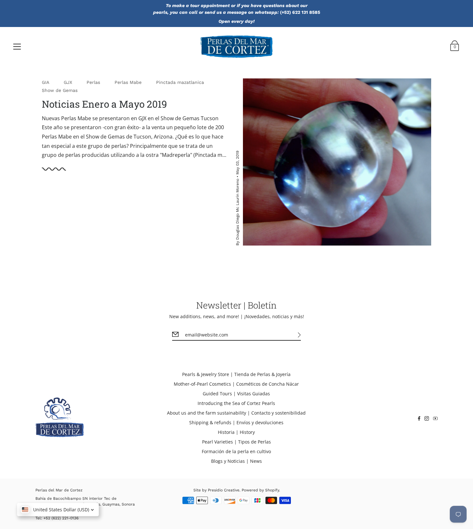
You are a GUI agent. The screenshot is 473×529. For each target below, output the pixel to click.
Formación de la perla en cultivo (236, 451)
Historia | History (236, 432)
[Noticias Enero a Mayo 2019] (337, 162)
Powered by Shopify (260, 490)
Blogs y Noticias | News (236, 461)
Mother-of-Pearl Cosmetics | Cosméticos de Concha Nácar (236, 384)
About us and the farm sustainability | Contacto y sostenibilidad (236, 413)
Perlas (93, 82)
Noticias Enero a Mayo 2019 (104, 104)
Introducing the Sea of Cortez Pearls (236, 403)
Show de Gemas (60, 90)
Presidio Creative (223, 490)
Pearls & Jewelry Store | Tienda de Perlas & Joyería (236, 374)
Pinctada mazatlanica (180, 82)
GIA (45, 82)
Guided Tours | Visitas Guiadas (236, 393)
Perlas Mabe (128, 82)
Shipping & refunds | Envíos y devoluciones (236, 422)
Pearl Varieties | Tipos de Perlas (236, 442)
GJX (68, 82)
